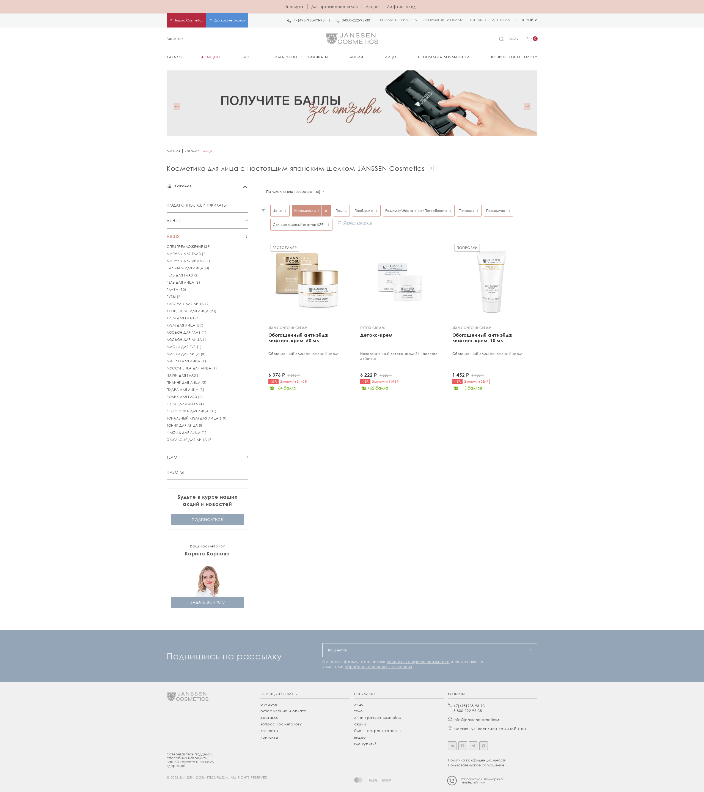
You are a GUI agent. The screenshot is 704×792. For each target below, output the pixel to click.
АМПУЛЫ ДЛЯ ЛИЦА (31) (188, 261)
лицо (359, 704)
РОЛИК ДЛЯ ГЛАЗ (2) (185, 397)
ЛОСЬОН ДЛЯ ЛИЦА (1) (187, 340)
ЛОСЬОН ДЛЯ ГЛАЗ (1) (186, 332)
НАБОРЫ (175, 472)
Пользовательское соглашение (476, 765)
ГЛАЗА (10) (176, 289)
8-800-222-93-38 (356, 20)
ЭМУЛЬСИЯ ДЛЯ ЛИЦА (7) (190, 440)
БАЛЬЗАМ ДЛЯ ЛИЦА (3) (188, 268)
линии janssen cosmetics (377, 717)
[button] (177, 106)
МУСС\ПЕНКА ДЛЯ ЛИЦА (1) (192, 368)
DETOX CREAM (372, 328)
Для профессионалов (334, 6)
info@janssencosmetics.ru (477, 719)
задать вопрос (207, 602)
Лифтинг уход (401, 6)
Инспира (293, 6)
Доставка (269, 717)
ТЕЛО (172, 457)
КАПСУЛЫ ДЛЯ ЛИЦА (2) (188, 304)
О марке (268, 704)
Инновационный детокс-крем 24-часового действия (399, 356)
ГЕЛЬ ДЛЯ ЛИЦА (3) (183, 282)
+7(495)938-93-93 (308, 20)
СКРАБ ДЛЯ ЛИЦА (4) (185, 404)
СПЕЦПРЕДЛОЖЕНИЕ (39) (189, 247)
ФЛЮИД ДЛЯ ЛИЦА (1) (187, 433)
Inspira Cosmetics (189, 20)
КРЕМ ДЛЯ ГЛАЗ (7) (183, 318)
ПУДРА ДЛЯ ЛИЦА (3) (185, 390)
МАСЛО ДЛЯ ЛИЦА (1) (186, 361)
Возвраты (269, 731)
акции (360, 724)
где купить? (365, 744)
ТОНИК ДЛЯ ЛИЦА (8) (185, 425)
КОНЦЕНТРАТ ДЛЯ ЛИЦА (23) (191, 311)
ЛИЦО (173, 236)
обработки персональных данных (378, 666)
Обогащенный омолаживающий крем (303, 354)
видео (360, 737)
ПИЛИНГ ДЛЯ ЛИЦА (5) (186, 382)
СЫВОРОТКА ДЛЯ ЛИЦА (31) (191, 411)
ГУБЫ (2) (174, 297)
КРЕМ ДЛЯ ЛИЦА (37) (185, 325)
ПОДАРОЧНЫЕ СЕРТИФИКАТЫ (197, 205)
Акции (372, 6)
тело (358, 711)
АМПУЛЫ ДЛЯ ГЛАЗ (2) (187, 254)
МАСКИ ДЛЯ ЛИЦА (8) (186, 354)
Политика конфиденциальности (477, 760)
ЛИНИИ (174, 220)
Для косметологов (230, 20)
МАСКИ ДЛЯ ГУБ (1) (184, 347)
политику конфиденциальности (418, 661)
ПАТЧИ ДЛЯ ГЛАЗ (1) (184, 375)
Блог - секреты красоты (377, 731)
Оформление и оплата (283, 711)
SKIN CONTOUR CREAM (288, 328)
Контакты (269, 737)
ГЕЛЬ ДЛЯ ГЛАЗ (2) (183, 275)
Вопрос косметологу (281, 724)
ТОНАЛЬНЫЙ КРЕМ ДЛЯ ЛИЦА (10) (197, 418)
